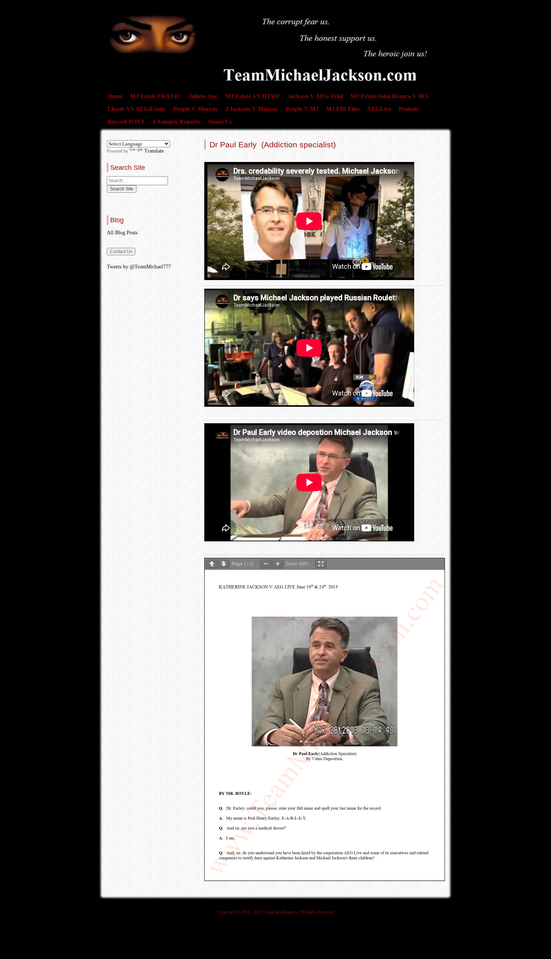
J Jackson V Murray (251, 109)
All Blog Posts (122, 232)
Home (115, 96)
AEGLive (379, 109)
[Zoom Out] (265, 564)
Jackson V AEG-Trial (315, 96)
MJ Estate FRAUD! (155, 96)
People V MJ (302, 109)
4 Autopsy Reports (176, 121)
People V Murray (195, 109)
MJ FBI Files (342, 109)
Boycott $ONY (126, 121)
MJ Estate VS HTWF (252, 96)
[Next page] (223, 564)
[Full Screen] (320, 564)
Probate (409, 109)
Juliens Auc (203, 96)
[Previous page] (211, 564)
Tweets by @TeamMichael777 (139, 267)
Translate (154, 151)
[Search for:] (137, 180)
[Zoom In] (277, 564)
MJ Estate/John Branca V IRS (389, 96)
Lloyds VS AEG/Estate (137, 109)
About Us (219, 121)
